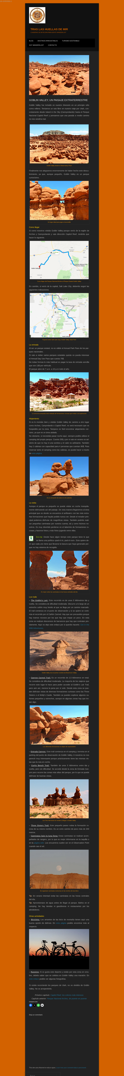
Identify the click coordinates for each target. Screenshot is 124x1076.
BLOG (31, 41)
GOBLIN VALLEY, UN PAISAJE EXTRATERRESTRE (58, 100)
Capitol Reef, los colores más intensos (66, 995)
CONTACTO (52, 45)
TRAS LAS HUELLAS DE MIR (49, 29)
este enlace (34, 979)
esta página (61, 923)
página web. (39, 843)
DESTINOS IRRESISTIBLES (48, 41)
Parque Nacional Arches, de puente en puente (67, 999)
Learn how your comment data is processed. (71, 1067)
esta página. (37, 453)
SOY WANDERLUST (36, 45)
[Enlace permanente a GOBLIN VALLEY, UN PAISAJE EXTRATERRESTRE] (59, 75)
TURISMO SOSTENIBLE (70, 41)
